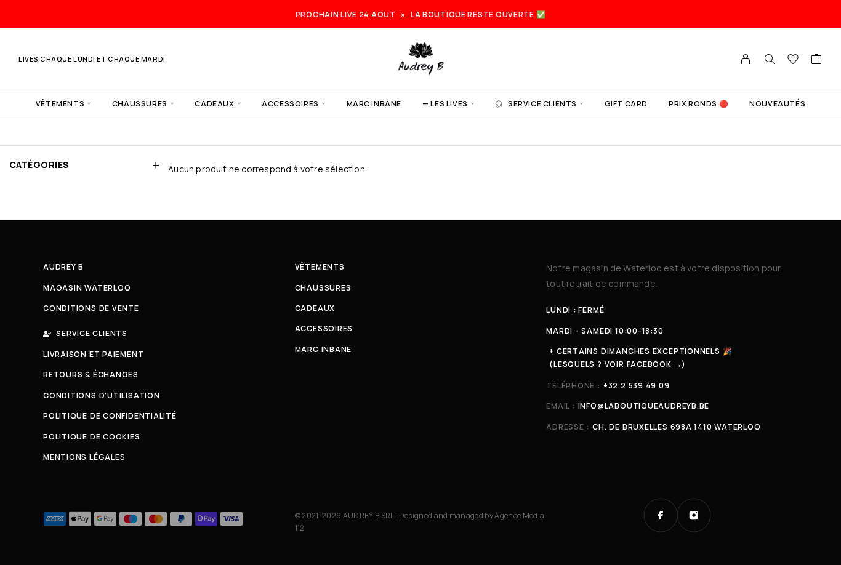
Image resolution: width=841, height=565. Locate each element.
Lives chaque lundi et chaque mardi (92, 58)
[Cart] (817, 60)
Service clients (542, 103)
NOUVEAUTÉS (777, 103)
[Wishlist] (793, 60)
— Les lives (445, 103)
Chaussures (139, 103)
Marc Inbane (374, 103)
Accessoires (290, 103)
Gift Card (626, 103)
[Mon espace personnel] (746, 59)
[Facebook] (660, 515)
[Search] (769, 59)
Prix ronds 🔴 (698, 103)
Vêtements (60, 103)
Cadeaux (214, 103)
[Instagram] (693, 515)
